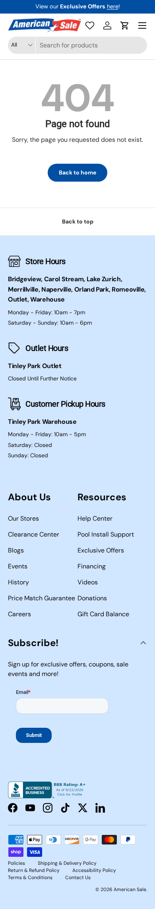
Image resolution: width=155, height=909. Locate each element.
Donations (92, 598)
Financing (92, 566)
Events (17, 566)
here (112, 6)
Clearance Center (33, 534)
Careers (19, 614)
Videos (88, 582)
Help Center (95, 518)
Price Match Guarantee (41, 598)
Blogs (16, 550)
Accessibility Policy (94, 870)
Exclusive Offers (101, 550)
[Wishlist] (90, 25)
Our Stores (23, 518)
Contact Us (78, 877)
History (18, 582)
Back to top (77, 221)
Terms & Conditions (30, 877)
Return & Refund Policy (34, 870)
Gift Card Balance (103, 614)
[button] (125, 25)
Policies (16, 863)
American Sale (130, 889)
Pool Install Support (106, 534)
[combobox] (77, 45)
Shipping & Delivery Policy (67, 863)
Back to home (77, 172)
